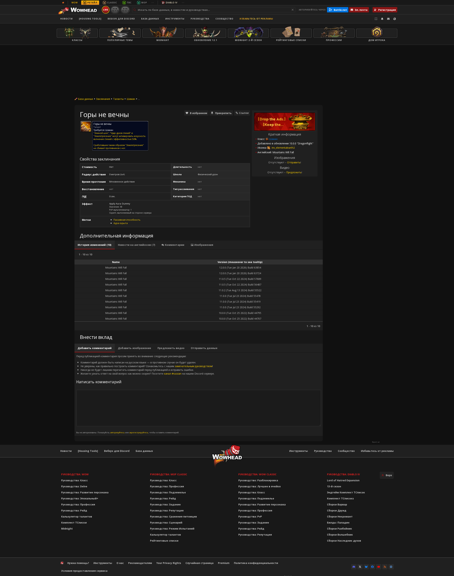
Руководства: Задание (165, 504)
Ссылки (244, 113)
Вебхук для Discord (121, 18)
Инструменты (298, 451)
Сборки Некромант (340, 516)
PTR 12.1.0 (115, 9)
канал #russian (172, 373)
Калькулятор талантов (76, 516)
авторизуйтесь (117, 432)
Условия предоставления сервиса (84, 570)
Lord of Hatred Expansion (343, 480)
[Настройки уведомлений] (382, 18)
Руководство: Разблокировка (258, 480)
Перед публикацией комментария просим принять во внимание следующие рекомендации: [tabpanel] (145, 394)
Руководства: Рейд (74, 510)
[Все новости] (63, 3)
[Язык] (394, 18)
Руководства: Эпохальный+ (79, 498)
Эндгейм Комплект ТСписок (346, 492)
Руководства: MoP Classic (168, 474)
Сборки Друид (336, 510)
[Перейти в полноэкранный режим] (376, 18)
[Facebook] (372, 566)
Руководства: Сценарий (166, 522)
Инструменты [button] (174, 18)
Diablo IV (171, 2)
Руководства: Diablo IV (343, 474)
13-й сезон (334, 486)
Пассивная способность (127, 219)
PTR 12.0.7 (125, 9)
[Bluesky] (366, 566)
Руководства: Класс (74, 480)
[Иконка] (85, 126)
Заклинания (103, 99)
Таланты (118, 99)
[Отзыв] (388, 18)
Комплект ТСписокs (340, 498)
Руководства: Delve (74, 486)
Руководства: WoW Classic (257, 474)
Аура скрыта (121, 223)
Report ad (376, 442)
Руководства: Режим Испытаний (172, 528)
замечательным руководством (193, 366)
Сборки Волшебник (340, 534)
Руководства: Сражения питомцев (173, 516)
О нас (120, 563)
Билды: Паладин (338, 522)
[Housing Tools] (88, 451)
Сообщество (224, 18)
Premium (223, 563)
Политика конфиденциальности (256, 563)
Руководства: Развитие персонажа (85, 492)
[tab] (94, 244)
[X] (360, 566)
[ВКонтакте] (391, 566)
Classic (112, 2)
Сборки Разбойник (339, 528)
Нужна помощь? (78, 563)
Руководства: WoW (75, 474)
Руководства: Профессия (78, 504)
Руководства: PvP (250, 516)
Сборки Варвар (337, 504)
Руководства (200, 18)
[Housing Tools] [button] (90, 18)
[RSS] (384, 566)
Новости (66, 18)
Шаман (131, 99)
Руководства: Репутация (167, 510)
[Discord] (353, 566)
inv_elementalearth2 (283, 147)
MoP (144, 2)
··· (152, 2)
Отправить (293, 162)
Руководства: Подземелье (168, 492)
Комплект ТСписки (74, 522)
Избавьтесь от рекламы (256, 18)
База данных (150, 18)
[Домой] (79, 9)
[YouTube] (378, 566)
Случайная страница (200, 563)
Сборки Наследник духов (344, 540)
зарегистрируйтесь (138, 432)
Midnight (67, 528)
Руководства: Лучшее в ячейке (259, 486)
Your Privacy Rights (168, 563)
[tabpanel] (198, 290)
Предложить (293, 172)
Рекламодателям (140, 563)
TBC (129, 2)
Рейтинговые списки (164, 540)
